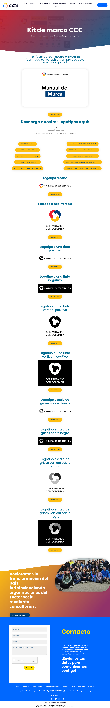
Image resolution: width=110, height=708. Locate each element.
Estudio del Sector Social (85, 3)
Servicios (32, 3)
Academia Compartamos (59, 3)
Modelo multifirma (45, 3)
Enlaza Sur (72, 3)
